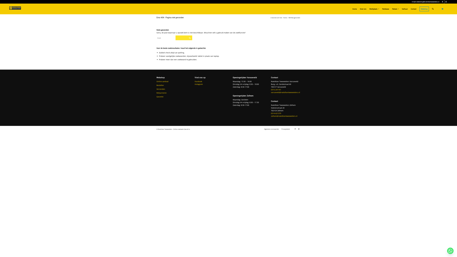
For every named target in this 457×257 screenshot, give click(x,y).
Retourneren (161, 93)
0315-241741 (276, 90)
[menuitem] (354, 9)
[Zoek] (432, 9)
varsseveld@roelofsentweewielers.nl (285, 92)
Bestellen (160, 85)
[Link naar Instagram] (446, 2)
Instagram (199, 84)
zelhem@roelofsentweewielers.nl (284, 116)
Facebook (198, 81)
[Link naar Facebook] (442, 2)
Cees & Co (187, 129)
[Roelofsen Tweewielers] (15, 9)
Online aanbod (162, 81)
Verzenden (160, 89)
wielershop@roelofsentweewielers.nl (427, 2)
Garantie (159, 97)
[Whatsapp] (450, 251)
